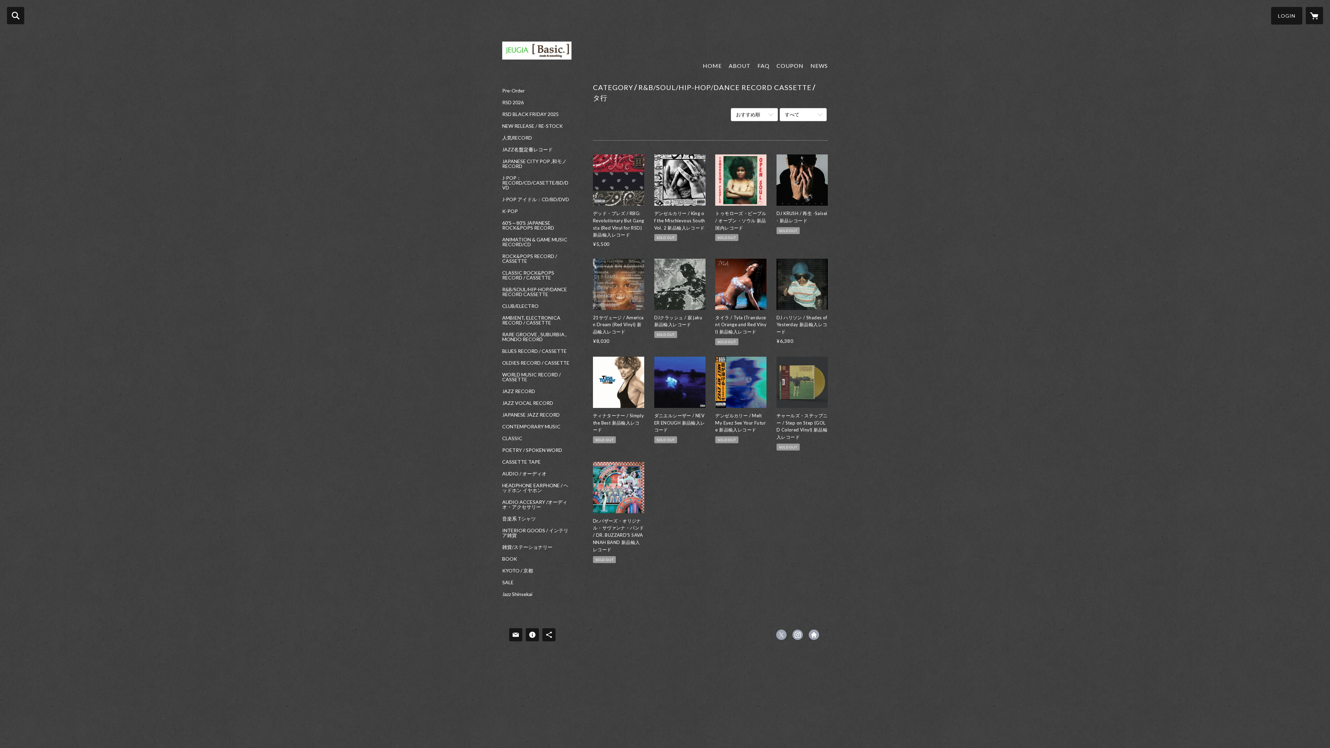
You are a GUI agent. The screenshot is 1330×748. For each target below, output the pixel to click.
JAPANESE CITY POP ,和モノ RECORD (534, 164)
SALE (508, 582)
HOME (712, 65)
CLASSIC (512, 438)
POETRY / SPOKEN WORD (532, 450)
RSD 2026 (513, 102)
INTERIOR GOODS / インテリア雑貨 (535, 533)
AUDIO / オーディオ (524, 473)
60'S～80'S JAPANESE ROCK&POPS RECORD (528, 225)
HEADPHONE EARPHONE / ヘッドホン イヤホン (535, 488)
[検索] (15, 15)
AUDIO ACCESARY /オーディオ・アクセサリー (534, 504)
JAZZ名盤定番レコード (527, 149)
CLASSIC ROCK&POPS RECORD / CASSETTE (528, 275)
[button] (1286, 16)
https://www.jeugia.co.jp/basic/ (814, 635)
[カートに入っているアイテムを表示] (1314, 15)
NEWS (819, 65)
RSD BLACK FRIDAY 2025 (530, 114)
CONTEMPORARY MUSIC (531, 426)
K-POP (510, 211)
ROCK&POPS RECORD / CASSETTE (529, 259)
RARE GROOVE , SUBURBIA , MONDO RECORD (534, 337)
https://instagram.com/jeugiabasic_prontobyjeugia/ (797, 635)
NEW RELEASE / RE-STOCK (532, 126)
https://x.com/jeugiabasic (781, 635)
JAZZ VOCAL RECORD (527, 403)
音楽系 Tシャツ (519, 518)
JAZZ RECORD (518, 391)
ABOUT (740, 65)
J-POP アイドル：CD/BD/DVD (535, 199)
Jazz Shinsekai (517, 594)
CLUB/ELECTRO (520, 306)
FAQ (763, 65)
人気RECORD (517, 137)
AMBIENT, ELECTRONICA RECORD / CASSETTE (531, 320)
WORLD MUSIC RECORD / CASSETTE (531, 377)
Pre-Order (513, 90)
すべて (792, 114)
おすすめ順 (748, 114)
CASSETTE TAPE (521, 462)
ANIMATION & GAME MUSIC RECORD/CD (534, 242)
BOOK (509, 558)
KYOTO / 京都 (517, 570)
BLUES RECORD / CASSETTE (534, 351)
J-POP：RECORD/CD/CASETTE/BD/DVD (535, 183)
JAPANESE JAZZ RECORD (531, 414)
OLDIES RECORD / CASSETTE (535, 362)
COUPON (790, 65)
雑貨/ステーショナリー (527, 547)
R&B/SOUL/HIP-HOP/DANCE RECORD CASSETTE (534, 292)
